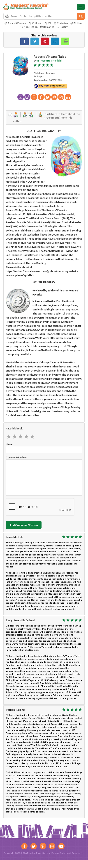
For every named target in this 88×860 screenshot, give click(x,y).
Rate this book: (14, 428)
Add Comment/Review (23, 525)
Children (37, 23)
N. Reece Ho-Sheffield (49, 60)
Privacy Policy (59, 853)
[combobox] (44, 16)
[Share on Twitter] (34, 41)
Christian (62, 23)
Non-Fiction (31, 26)
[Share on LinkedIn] (55, 41)
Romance (48, 26)
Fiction (78, 23)
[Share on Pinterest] (45, 41)
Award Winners (17, 23)
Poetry (64, 26)
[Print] (65, 41)
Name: (9, 444)
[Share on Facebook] (24, 41)
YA (49, 23)
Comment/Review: (16, 457)
